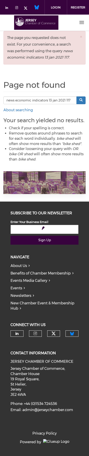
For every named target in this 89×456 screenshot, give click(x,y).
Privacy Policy (44, 433)
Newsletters (20, 295)
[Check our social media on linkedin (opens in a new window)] (8, 8)
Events (16, 288)
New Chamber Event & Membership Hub (42, 306)
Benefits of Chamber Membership (40, 273)
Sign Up (44, 240)
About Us (18, 266)
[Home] (36, 23)
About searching (18, 110)
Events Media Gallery (28, 280)
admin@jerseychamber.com (47, 410)
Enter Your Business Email (29, 222)
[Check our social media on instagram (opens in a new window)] (17, 8)
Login (55, 7)
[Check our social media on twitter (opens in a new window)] (27, 8)
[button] (81, 36)
